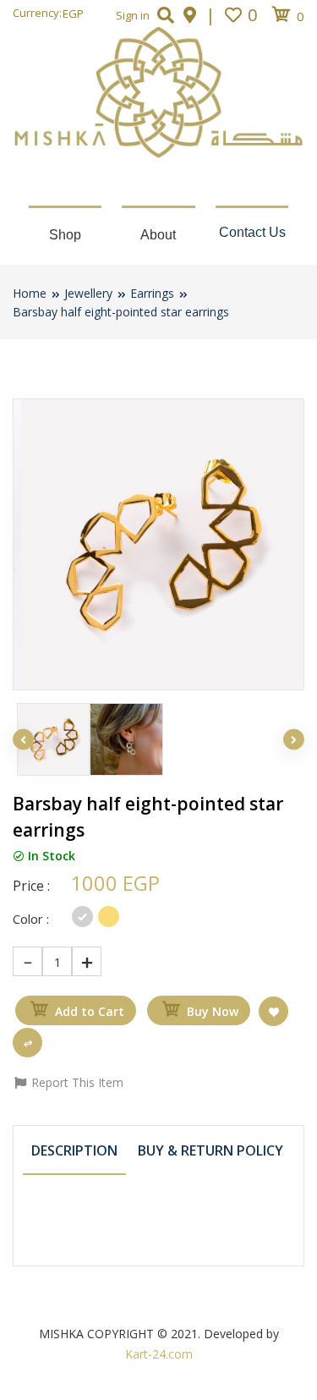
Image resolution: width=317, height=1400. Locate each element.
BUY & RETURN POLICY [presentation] (210, 1150)
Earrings (152, 293)
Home (29, 293)
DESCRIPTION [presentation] (74, 1150)
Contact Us (252, 232)
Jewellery (88, 293)
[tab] (74, 1151)
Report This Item (75, 1082)
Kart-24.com (159, 1354)
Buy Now (212, 1011)
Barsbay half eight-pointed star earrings (121, 312)
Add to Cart (89, 1011)
